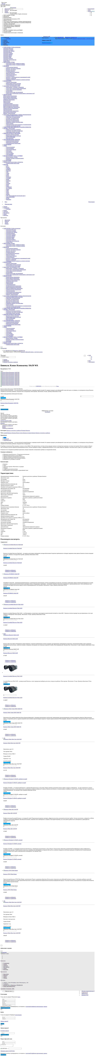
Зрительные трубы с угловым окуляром (15, 64)
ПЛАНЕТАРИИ (7, 160)
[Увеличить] (3, 545)
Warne (7, 192)
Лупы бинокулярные (11, 149)
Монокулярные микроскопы (10, 95)
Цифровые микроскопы (9, 99)
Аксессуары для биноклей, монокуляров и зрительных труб (20, 93)
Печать (4, 427)
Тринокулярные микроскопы (10, 98)
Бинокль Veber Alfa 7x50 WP (10, 828)
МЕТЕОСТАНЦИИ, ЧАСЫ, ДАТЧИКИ (12, 155)
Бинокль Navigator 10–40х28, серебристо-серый (14, 798)
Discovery (8, 170)
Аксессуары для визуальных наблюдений (16, 88)
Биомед (8, 194)
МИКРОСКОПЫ (7, 94)
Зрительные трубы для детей (13, 132)
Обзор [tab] (4, 437)
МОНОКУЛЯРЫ (7, 81)
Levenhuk (8, 178)
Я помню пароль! (5, 1030)
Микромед (8, 199)
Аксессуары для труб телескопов (14, 89)
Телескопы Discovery (8, 48)
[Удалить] (1, 408)
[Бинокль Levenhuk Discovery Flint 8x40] (48, 544)
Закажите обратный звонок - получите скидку (83, 38)
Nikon (7, 182)
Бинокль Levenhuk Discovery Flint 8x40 (12, 562)
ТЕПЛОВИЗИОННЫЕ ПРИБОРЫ (11, 139)
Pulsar (7, 185)
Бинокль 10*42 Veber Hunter (10, 889)
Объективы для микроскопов (13, 117)
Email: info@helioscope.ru (9, 986)
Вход (89, 10)
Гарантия (5, 41)
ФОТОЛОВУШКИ (10, 137)
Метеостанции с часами (11, 157)
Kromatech (8, 177)
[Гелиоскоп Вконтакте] (3, 956)
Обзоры (6, 12)
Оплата (5, 39)
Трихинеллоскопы (7, 109)
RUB (89, 355)
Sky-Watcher (9, 188)
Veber (7, 190)
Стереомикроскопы (8, 103)
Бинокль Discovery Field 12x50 (10, 653)
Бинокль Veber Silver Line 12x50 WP (11, 933)
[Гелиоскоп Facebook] (3, 957)
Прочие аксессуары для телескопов (14, 92)
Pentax (7, 184)
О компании (6, 37)
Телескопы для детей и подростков (14, 130)
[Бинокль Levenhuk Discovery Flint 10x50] (48, 604)
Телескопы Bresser (7, 52)
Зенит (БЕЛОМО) (10, 197)
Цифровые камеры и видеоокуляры (14, 122)
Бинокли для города (11, 69)
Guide (7, 174)
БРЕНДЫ (5, 164)
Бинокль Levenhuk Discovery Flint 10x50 (12, 622)
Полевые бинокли (10, 71)
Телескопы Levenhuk (8, 49)
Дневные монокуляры (11, 82)
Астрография (9, 91)
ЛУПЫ (5, 145)
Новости (6, 10)
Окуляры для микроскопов (12, 118)
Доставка (8, 38)
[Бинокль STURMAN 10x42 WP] (48, 574)
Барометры (8, 159)
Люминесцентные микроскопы (10, 108)
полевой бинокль (7, 432)
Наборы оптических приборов (13, 129)
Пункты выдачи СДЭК (6, 420)
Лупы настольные (10, 147)
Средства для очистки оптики (13, 125)
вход (19, 996)
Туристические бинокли (12, 67)
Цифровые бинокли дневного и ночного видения (18, 79)
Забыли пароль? (4, 1021)
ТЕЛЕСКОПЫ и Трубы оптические (11, 47)
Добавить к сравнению (7, 428)
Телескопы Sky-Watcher (8, 51)
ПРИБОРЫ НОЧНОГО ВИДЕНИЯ (11, 133)
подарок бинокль (31, 432)
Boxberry (3, 423)
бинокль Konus (15, 432)
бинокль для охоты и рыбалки (43, 432)
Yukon (7, 193)
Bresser (7, 167)
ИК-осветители (9, 138)
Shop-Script (7, 8)
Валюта (91, 11)
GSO (7, 172)
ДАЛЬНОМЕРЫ (7, 144)
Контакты (5, 44)
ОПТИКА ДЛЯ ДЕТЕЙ (9, 128)
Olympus (8, 183)
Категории (3, 355)
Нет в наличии (7, 721)
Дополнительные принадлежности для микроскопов (18, 124)
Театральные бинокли (11, 74)
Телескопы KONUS (8, 58)
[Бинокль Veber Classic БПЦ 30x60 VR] (48, 708)
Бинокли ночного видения (12, 134)
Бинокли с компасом (11, 78)
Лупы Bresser (9, 152)
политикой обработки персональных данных (36, 1006)
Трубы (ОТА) (6, 61)
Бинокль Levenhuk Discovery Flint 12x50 (12, 697)
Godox (7, 173)
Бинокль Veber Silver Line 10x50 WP (11, 767)
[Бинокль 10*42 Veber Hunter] (48, 870)
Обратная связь (8, 204)
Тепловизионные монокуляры (13, 84)
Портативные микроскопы (9, 112)
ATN (7, 165)
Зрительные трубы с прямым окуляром (15, 63)
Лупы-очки (8, 150)
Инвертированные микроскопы (10, 105)
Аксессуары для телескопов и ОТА (11, 86)
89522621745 (60, 37)
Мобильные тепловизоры (12, 142)
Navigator (8, 180)
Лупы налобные (10, 148)
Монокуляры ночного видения (13, 83)
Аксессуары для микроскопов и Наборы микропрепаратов (17, 114)
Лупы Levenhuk (10, 153)
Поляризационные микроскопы (10, 104)
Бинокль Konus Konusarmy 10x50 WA (9, 403)
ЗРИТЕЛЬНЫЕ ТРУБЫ (9, 62)
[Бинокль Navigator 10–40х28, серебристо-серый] (48, 779)
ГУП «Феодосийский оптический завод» (16, 195)
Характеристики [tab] (7, 440)
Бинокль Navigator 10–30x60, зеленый (12, 859)
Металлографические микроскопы (11, 107)
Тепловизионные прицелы (12, 140)
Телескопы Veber (7, 57)
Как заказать (6, 42)
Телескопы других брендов (9, 59)
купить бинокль (23, 432)
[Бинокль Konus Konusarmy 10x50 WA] (10, 372)
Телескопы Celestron (8, 53)
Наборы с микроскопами (9, 113)
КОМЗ (7, 198)
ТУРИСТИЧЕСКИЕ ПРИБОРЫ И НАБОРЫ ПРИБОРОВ (17, 127)
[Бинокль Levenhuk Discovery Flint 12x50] (48, 668)
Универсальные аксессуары (12, 163)
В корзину (6, 557)
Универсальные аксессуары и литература (13, 162)
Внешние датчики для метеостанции (15, 158)
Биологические (7, 100)
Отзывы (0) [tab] (6, 438)
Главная (5, 206)
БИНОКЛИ (6, 66)
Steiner (7, 189)
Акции (6, 11)
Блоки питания (9, 123)
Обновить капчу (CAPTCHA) (8, 1051)
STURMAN (9, 187)
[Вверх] (12, 990)
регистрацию (18, 1014)
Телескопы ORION (7, 54)
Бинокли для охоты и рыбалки (13, 68)
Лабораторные (6, 102)
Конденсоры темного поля (12, 119)
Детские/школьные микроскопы (10, 110)
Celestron (8, 168)
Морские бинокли (10, 73)
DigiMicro (8, 169)
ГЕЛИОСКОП (38, 386)
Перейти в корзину (46, 42)
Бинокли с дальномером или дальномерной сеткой (18, 77)
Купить (2, 397)
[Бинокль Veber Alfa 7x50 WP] (48, 809)
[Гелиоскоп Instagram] (3, 958)
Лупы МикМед (9, 154)
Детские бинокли (10, 76)
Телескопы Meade (7, 56)
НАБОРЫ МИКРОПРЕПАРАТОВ (14, 115)
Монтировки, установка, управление (15, 87)
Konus (7, 175)
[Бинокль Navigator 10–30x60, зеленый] (48, 840)
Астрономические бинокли (12, 72)
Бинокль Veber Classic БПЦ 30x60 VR (12, 726)
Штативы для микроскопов (12, 120)
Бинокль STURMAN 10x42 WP (10, 593)
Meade (7, 179)
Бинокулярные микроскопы (9, 97)
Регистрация (91, 8)
